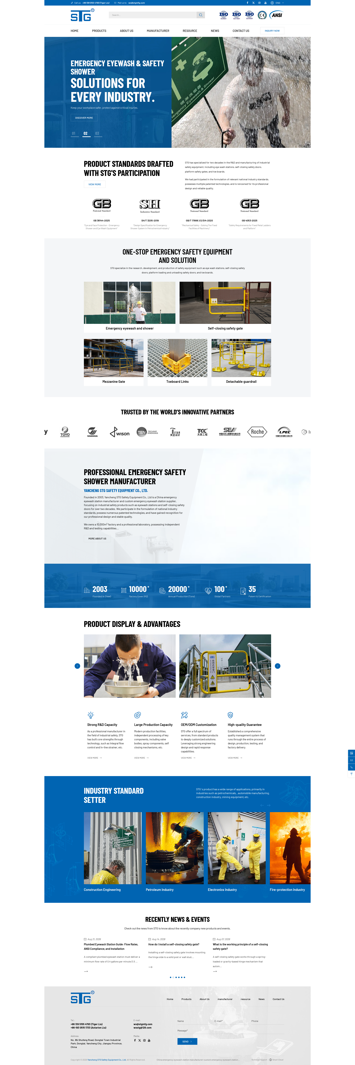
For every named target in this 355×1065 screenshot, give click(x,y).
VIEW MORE (94, 184)
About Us (126, 30)
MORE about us (97, 538)
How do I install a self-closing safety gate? (109, 944)
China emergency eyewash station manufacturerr (180, 1059)
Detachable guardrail (241, 381)
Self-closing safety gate (225, 328)
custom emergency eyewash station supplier (225, 1059)
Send (185, 1041)
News (215, 30)
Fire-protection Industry (225, 890)
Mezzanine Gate (113, 381)
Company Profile (129, 36)
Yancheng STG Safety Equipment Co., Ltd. (107, 1059)
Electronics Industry (160, 890)
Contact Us (241, 30)
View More (92, 757)
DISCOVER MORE (84, 115)
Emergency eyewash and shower (103, 36)
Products (99, 30)
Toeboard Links (177, 381)
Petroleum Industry (98, 890)
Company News (219, 36)
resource (190, 30)
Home (74, 30)
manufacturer (158, 30)
